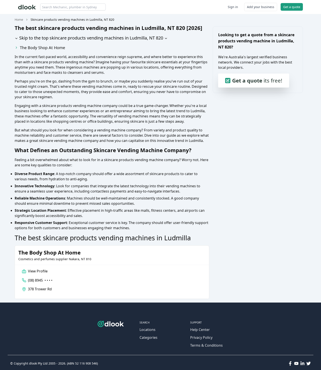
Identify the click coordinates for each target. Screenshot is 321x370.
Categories (148, 337)
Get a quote (291, 7)
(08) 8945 (40, 280)
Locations (147, 329)
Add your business (260, 7)
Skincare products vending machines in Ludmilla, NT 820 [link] (72, 19)
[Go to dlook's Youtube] (296, 363)
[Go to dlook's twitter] (308, 363)
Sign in (233, 7)
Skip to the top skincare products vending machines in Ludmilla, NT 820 (90, 38)
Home (19, 19)
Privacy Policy (201, 337)
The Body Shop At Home (42, 47)
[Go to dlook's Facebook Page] (290, 363)
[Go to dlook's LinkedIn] (302, 363)
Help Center (200, 329)
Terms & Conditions (206, 345)
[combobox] (73, 6)
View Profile (38, 271)
